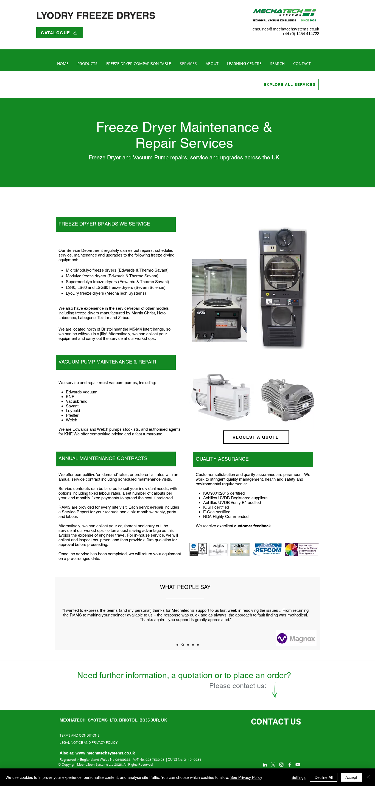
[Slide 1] (177, 645)
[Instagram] (281, 764)
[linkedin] (265, 764)
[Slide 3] (188, 645)
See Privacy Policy (246, 777)
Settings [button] (299, 777)
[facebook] (289, 764)
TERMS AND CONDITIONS (79, 735)
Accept (351, 777)
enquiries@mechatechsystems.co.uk (286, 29)
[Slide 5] (198, 645)
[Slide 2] (182, 645)
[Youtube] (298, 764)
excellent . (244, 525)
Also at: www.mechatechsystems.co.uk (97, 753)
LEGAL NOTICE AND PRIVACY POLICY (88, 742)
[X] (273, 764)
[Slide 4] (193, 645)
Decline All (324, 777)
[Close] (368, 777)
